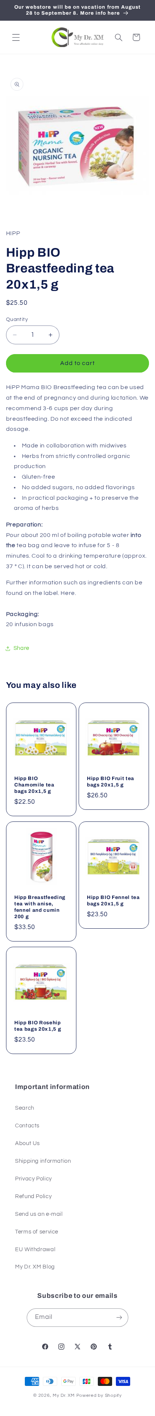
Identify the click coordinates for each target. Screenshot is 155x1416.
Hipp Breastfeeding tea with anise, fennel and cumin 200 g (39, 906)
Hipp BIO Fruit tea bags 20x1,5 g (110, 782)
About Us (27, 1143)
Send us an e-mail (39, 1214)
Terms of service (36, 1232)
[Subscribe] (119, 1317)
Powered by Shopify (99, 1395)
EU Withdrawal (35, 1249)
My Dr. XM (64, 1395)
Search (24, 1108)
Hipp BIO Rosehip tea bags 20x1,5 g (37, 1025)
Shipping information (43, 1161)
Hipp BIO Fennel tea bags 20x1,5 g (113, 900)
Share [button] (21, 648)
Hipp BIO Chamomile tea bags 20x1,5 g (34, 785)
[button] (15, 37)
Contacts (27, 1126)
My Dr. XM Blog (35, 1267)
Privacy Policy (33, 1179)
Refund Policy (33, 1196)
